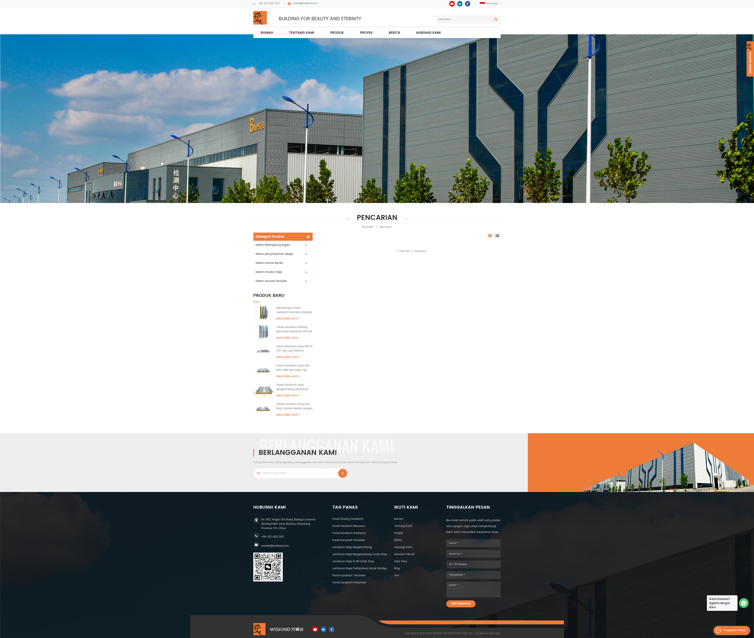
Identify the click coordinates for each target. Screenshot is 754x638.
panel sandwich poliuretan (349, 583)
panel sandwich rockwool (349, 533)
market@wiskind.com (305, 3)
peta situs (400, 561)
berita (394, 33)
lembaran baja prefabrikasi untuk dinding (359, 569)
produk (337, 33)
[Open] (750, 59)
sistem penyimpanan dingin (274, 254)
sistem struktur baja (268, 272)
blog (397, 569)
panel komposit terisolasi (348, 540)
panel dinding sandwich (347, 519)
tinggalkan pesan (734, 630)
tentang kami (403, 526)
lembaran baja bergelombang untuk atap (359, 554)
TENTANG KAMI (301, 33)
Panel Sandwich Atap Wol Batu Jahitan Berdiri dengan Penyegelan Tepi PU (294, 406)
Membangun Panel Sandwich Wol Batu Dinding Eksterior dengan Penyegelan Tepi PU (294, 310)
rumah (267, 33)
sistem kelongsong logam (272, 245)
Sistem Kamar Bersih (269, 263)
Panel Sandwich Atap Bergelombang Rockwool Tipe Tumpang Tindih (292, 387)
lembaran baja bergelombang (352, 547)
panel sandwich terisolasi (348, 576)
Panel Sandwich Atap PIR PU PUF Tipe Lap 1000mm (294, 349)
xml (396, 576)
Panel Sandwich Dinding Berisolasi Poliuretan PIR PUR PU (294, 329)
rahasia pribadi (404, 554)
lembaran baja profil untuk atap (353, 561)
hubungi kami (428, 33)
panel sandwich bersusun (348, 526)
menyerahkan (461, 604)
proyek (366, 33)
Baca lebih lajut (287, 319)
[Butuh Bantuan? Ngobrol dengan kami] (744, 603)
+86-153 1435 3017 (269, 3)
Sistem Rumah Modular (271, 281)
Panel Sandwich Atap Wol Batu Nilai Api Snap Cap (292, 368)
